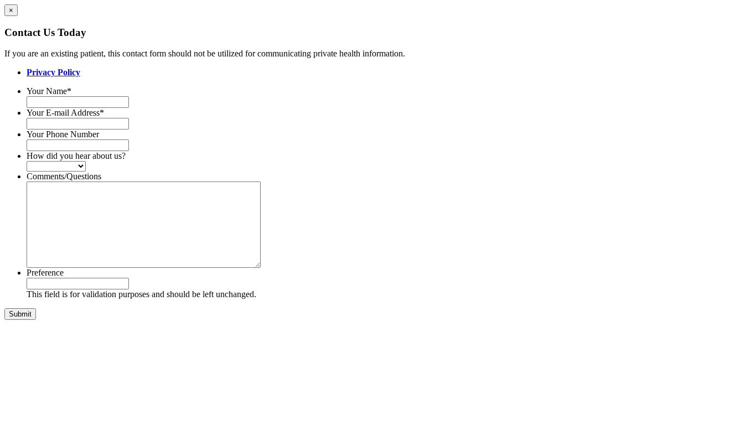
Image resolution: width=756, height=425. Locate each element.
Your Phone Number (63, 134)
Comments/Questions (64, 176)
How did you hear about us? (76, 155)
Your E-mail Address (65, 112)
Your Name (49, 91)
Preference (45, 272)
